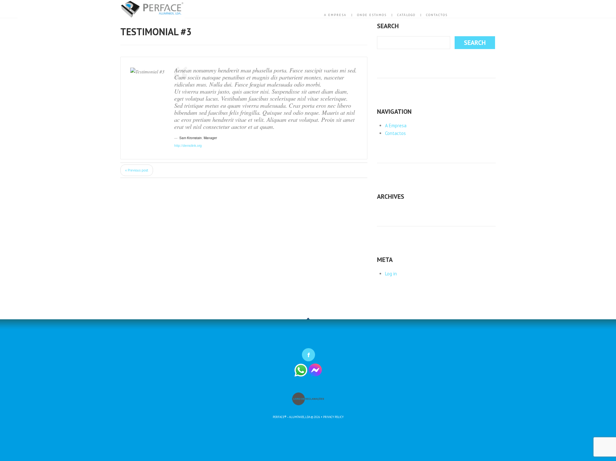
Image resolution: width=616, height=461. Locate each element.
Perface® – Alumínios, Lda (291, 417)
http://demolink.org (188, 145)
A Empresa (335, 15)
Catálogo (406, 15)
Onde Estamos (372, 15)
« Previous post (136, 170)
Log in (391, 274)
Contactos (437, 15)
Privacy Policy (333, 417)
